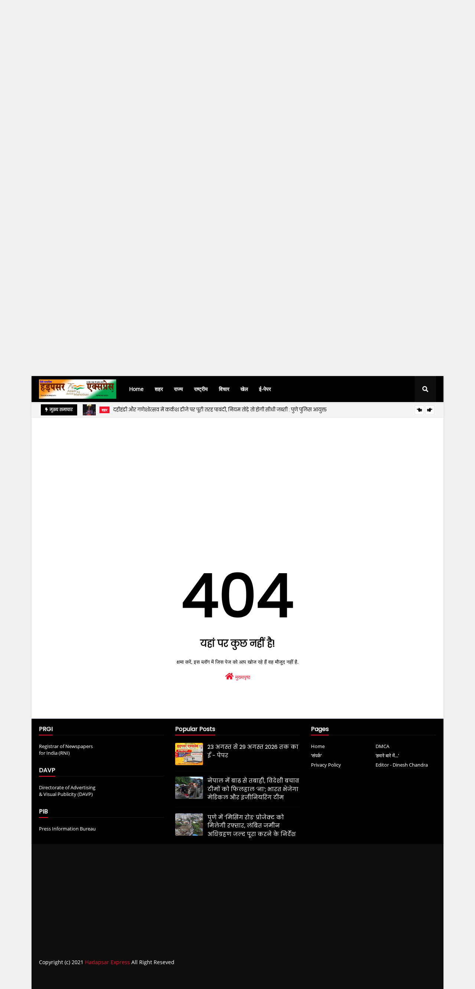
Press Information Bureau (67, 828)
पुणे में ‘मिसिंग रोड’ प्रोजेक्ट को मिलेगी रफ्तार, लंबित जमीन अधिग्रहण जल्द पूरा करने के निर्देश (251, 825)
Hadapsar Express (107, 962)
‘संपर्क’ (316, 755)
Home (318, 746)
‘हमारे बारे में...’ (387, 755)
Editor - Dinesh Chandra (402, 764)
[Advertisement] (222, 136)
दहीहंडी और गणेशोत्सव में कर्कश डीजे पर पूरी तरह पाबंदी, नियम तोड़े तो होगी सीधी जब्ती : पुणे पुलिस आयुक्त (220, 409)
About (375, 977)
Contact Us (404, 977)
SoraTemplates (80, 977)
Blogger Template (154, 977)
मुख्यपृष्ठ (242, 676)
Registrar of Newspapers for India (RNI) (66, 749)
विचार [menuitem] (224, 388)
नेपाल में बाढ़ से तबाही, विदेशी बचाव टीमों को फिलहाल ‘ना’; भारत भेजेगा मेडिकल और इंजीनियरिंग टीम (253, 789)
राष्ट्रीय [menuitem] (201, 388)
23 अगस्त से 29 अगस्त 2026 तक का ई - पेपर (252, 751)
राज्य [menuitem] (178, 388)
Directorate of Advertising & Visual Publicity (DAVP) (67, 790)
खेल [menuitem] (244, 388)
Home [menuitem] (136, 388)
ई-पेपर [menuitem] (265, 388)
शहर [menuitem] (159, 388)
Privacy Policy (326, 764)
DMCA (382, 746)
